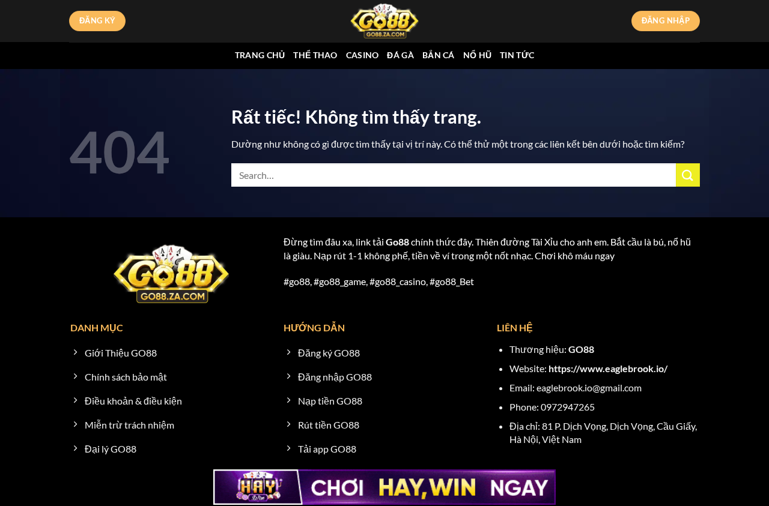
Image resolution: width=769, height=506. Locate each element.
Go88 (397, 241)
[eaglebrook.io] (384, 21)
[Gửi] (688, 175)
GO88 (581, 349)
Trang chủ (260, 55)
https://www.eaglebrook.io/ (608, 368)
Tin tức (517, 55)
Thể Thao (315, 55)
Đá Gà (400, 55)
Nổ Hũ (477, 55)
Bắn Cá (438, 55)
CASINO (362, 55)
